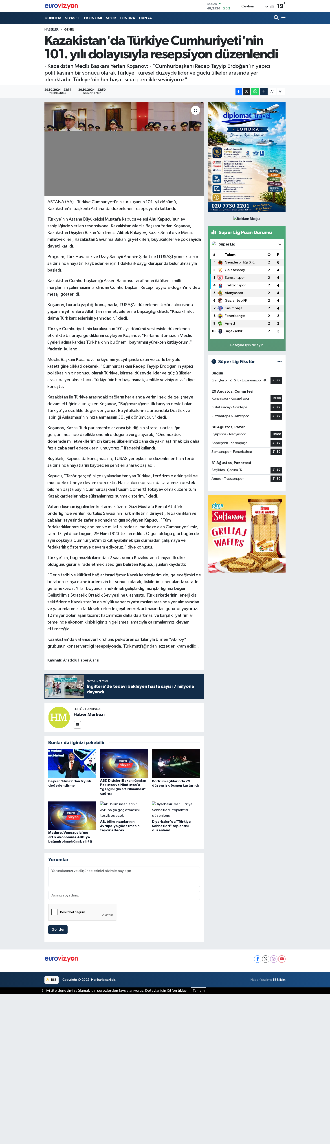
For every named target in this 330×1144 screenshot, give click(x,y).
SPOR (111, 18)
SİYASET (72, 18)
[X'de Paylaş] (246, 91)
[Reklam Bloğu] (247, 157)
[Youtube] (282, 959)
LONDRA (127, 18)
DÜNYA (145, 18)
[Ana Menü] (282, 18)
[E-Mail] (77, 724)
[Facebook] (257, 959)
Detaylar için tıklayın (246, 345)
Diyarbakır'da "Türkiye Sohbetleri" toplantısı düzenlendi (171, 826)
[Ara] (276, 18)
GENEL (69, 29)
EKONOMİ (93, 18)
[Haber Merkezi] (59, 717)
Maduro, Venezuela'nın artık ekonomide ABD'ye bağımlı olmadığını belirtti (70, 837)
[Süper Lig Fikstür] (279, 362)
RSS (54, 979)
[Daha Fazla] (264, 91)
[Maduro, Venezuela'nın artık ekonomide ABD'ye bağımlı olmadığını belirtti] (72, 815)
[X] (265, 959)
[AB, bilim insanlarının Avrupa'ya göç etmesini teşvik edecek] (124, 810)
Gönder (58, 930)
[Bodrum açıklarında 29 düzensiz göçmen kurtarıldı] (176, 764)
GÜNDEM (52, 18)
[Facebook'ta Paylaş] (238, 91)
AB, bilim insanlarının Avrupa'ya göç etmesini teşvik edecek (120, 826)
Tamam (199, 991)
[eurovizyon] (61, 6)
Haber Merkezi (89, 714)
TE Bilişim (279, 979)
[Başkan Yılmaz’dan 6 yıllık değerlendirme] (72, 764)
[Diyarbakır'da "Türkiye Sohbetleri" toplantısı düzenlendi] (176, 810)
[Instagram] (273, 959)
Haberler (51, 29)
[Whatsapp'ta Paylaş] (255, 91)
